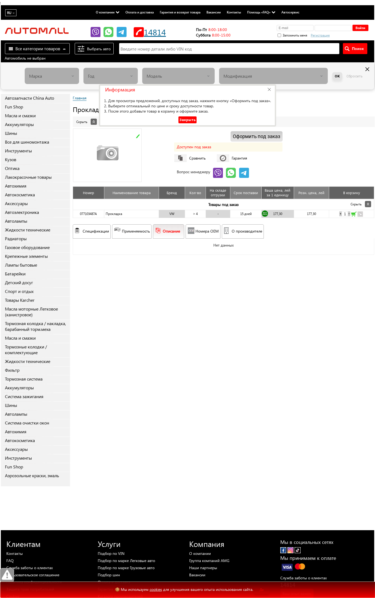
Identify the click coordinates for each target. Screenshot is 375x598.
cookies (156, 589)
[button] (269, 89)
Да (262, 590)
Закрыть (187, 120)
